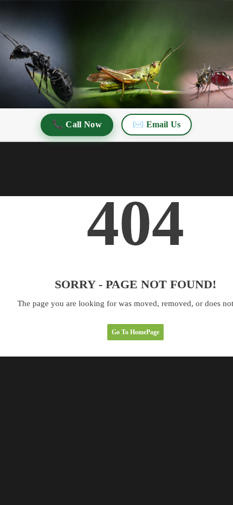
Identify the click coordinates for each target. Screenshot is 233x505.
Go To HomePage (135, 332)
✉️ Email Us (156, 124)
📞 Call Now (77, 124)
